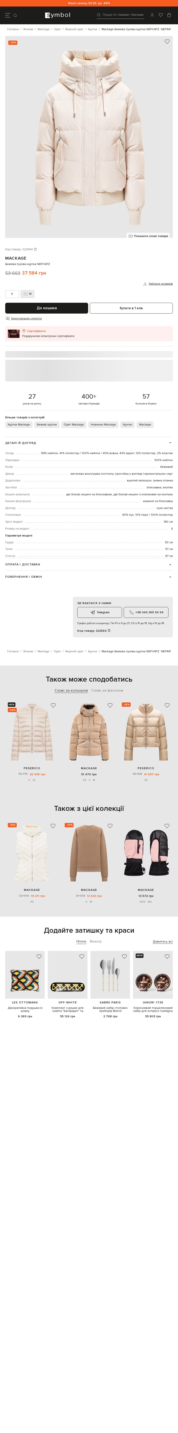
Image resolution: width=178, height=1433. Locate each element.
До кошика (47, 308)
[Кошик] (169, 15)
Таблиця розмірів (160, 284)
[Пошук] (15, 15)
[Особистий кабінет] (152, 15)
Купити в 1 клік (131, 308)
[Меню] (7, 15)
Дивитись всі (163, 941)
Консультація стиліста (26, 319)
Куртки (127, 425)
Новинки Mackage (103, 425)
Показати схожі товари (151, 236)
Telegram (103, 612)
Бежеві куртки (47, 425)
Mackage (15, 258)
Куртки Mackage (19, 425)
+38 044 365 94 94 (149, 612)
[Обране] (160, 15)
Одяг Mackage (74, 425)
